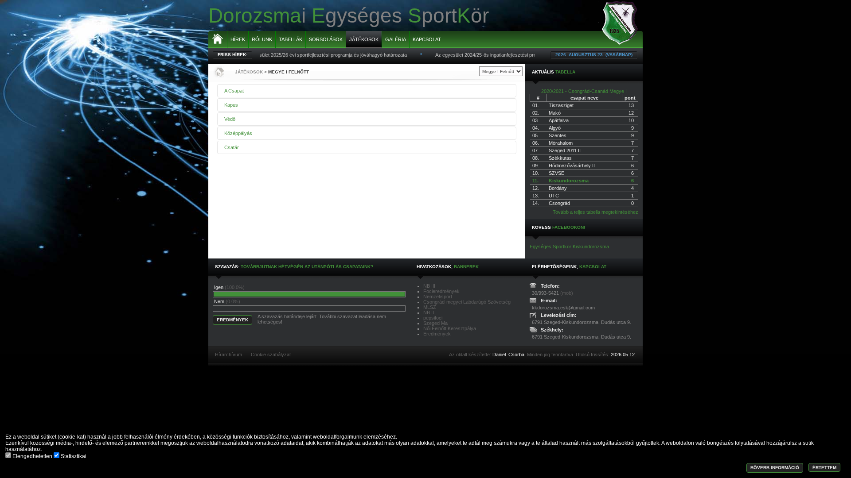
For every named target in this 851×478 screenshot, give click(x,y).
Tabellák (290, 39)
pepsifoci (432, 317)
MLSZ (429, 307)
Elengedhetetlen (32, 456)
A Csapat (234, 90)
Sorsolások (326, 39)
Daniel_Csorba (508, 354)
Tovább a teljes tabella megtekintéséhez (595, 212)
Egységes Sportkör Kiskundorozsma (569, 246)
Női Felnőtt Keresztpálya (449, 328)
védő (229, 119)
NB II (428, 312)
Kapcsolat (427, 39)
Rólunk (262, 39)
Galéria (395, 39)
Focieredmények (441, 291)
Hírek (237, 39)
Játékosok (364, 39)
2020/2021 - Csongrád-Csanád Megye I (584, 91)
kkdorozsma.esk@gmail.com (563, 307)
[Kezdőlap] (218, 71)
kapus (231, 105)
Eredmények (437, 333)
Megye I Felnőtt (288, 71)
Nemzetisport (437, 296)
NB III (429, 286)
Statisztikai (72, 456)
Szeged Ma (435, 323)
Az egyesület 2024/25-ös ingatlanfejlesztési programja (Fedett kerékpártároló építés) (515, 55)
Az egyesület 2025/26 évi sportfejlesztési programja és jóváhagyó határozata (313, 55)
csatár (231, 147)
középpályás (238, 133)
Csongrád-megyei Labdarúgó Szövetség (467, 302)
